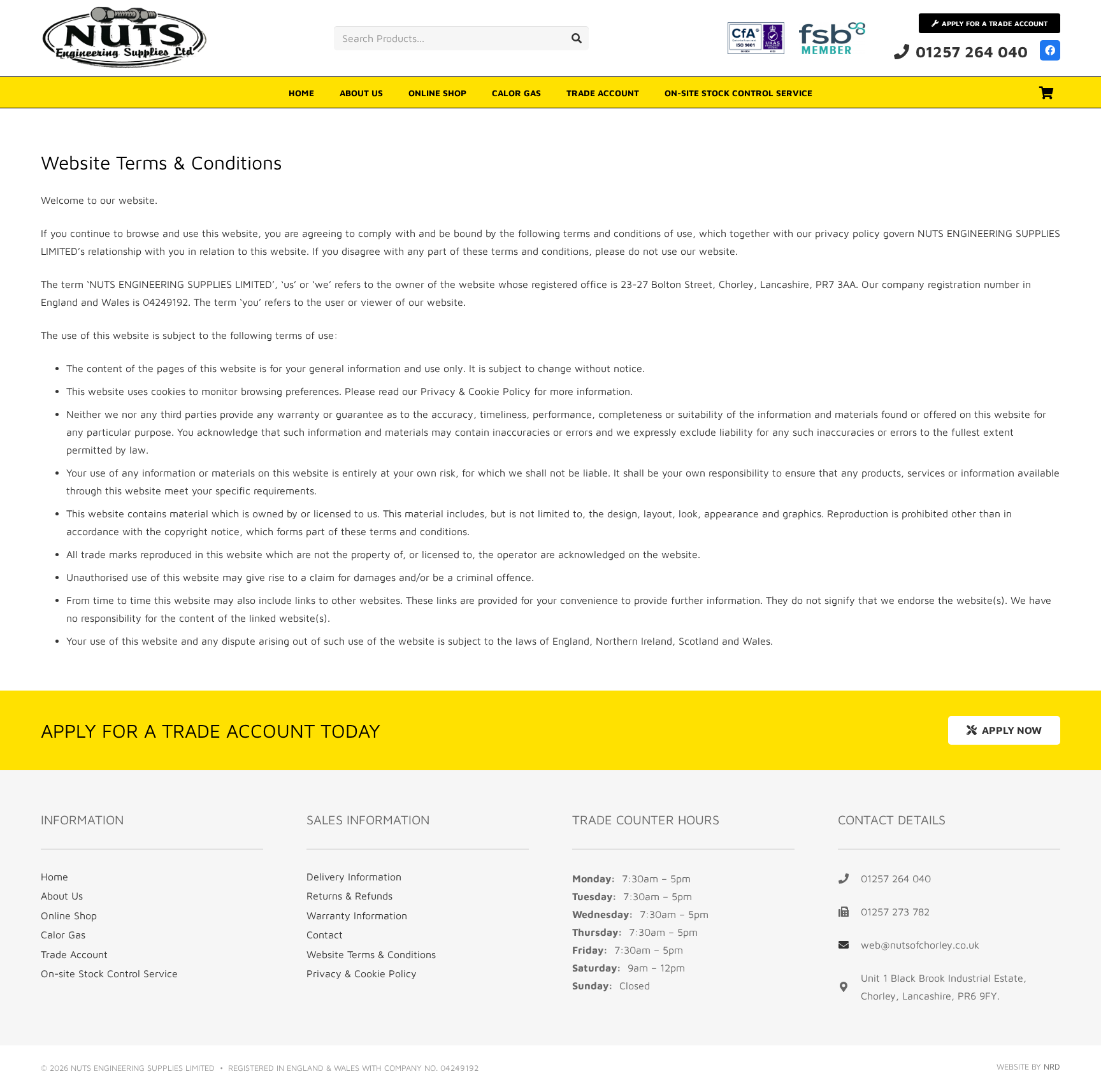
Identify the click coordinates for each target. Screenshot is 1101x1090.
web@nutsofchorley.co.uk (920, 944)
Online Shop (69, 915)
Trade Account (74, 954)
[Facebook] (1050, 50)
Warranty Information (356, 915)
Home (54, 876)
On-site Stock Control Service (109, 973)
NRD (1052, 1067)
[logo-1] (125, 38)
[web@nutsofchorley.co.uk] (849, 945)
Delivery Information (353, 876)
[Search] (577, 38)
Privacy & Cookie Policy (476, 391)
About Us (62, 895)
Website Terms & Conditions (371, 954)
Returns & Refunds (349, 895)
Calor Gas (63, 934)
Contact (324, 934)
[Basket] (1046, 93)
